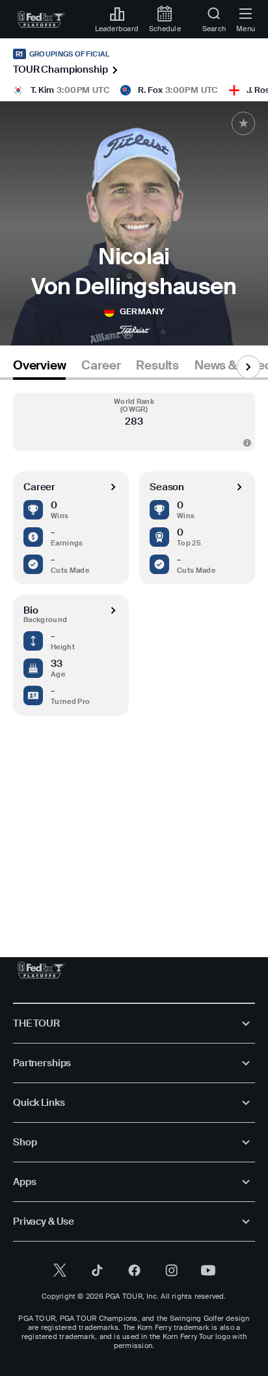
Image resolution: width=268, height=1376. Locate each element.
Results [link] (157, 365)
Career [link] (100, 365)
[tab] (39, 368)
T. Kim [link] (42, 89)
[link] (41, 19)
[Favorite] (243, 123)
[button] (134, 422)
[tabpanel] (134, 655)
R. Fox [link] (150, 89)
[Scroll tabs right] (248, 367)
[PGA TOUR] (41, 970)
